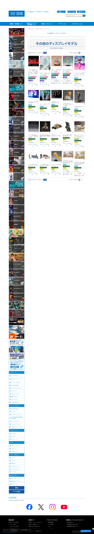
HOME (29, 28)
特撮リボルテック (14, 396)
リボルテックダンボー (15, 445)
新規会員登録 (50, 522)
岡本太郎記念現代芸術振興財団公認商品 (17, 418)
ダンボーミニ (14, 448)
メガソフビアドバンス (15, 424)
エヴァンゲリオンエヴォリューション (17, 379)
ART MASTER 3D (14, 408)
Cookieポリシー (32, 530)
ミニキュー (13, 411)
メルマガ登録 (50, 524)
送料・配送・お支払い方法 (34, 526)
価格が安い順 (35, 52)
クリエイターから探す (14, 526)
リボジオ (13, 457)
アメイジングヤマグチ (15, 382)
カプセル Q (13, 433)
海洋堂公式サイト (70, 522)
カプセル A (13, 436)
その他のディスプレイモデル (17, 426)
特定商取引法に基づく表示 (72, 524)
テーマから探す (13, 524)
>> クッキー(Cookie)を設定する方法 (9, 532)
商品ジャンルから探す (35, 28)
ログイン (49, 526)
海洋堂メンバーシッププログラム (35, 522)
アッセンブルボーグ (15, 375)
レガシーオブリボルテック (16, 388)
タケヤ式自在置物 (14, 385)
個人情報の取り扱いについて (73, 526)
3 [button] (82, 52)
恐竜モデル (13, 463)
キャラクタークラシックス (16, 414)
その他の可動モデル (15, 402)
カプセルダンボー (14, 451)
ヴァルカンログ (14, 399)
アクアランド (14, 460)
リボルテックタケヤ (15, 393)
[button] (84, 53)
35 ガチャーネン (14, 439)
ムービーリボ (14, 390)
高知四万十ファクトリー (16, 481)
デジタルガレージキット (16, 478)
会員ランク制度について (34, 524)
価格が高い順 (40, 52)
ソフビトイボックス (15, 421)
